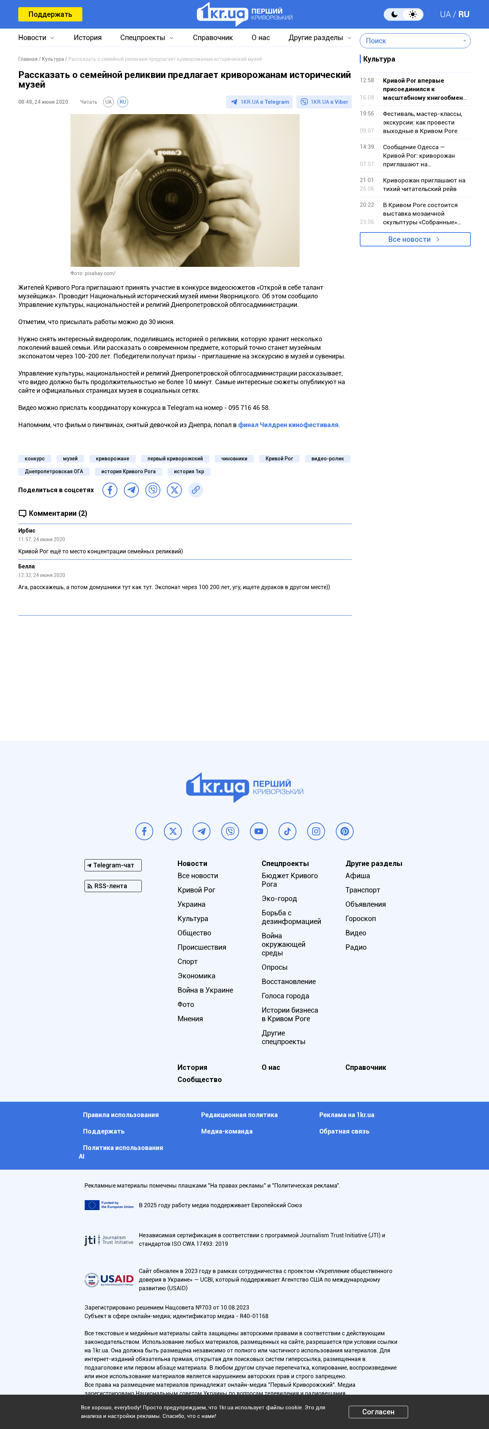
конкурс (35, 458)
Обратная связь (344, 1131)
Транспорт (362, 890)
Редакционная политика (239, 1115)
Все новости (409, 239)
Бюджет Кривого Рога (290, 880)
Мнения (190, 1018)
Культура (193, 918)
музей (70, 458)
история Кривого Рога (128, 471)
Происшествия (202, 947)
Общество (194, 933)
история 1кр (189, 471)
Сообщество (200, 1079)
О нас (261, 37)
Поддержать (50, 14)
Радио (356, 947)
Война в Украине (205, 990)
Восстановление (289, 981)
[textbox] (410, 41)
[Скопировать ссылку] (195, 490)
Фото (186, 1004)
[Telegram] (131, 490)
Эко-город (279, 898)
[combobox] (410, 41)
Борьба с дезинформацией (291, 917)
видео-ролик (327, 458)
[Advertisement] (185, 673)
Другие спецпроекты (284, 1037)
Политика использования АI (121, 1152)
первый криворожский (175, 458)
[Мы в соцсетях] (144, 831)
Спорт (188, 961)
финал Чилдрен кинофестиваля (288, 425)
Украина (191, 904)
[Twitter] (174, 490)
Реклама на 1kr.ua (346, 1115)
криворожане (112, 458)
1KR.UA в (265, 102)
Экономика (197, 976)
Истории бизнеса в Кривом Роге (290, 1014)
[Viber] (152, 490)
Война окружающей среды (283, 944)
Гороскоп (360, 918)
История (88, 37)
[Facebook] (109, 490)
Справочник (213, 37)
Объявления (365, 904)
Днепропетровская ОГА (54, 471)
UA (445, 14)
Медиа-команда (227, 1131)
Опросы (275, 967)
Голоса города (285, 996)
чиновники (234, 458)
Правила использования (121, 1115)
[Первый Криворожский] (244, 14)
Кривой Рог (279, 458)
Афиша (357, 875)
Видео (355, 933)
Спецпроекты (142, 37)
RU (464, 14)
